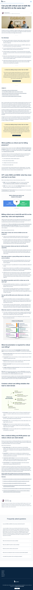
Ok (17, 588)
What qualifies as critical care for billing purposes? (9, 90)
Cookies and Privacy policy (19, 586)
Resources (3, 574)
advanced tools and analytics (16, 462)
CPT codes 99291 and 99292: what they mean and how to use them (12, 91)
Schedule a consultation (16, 135)
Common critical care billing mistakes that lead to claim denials (11, 96)
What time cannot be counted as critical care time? (10, 548)
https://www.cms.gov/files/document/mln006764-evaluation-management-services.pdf (16, 481)
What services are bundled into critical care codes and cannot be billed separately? (15, 552)
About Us (3, 576)
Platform (3, 572)
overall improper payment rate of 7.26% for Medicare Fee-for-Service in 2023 (19, 377)
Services (3, 573)
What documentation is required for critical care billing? (10, 94)
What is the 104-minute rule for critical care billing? (10, 540)
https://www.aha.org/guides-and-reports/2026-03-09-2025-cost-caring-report (14, 483)
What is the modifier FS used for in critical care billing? (11, 544)
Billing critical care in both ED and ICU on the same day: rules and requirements (14, 93)
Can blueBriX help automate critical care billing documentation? (12, 556)
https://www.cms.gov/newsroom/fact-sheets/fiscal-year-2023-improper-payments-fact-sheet (17, 488)
